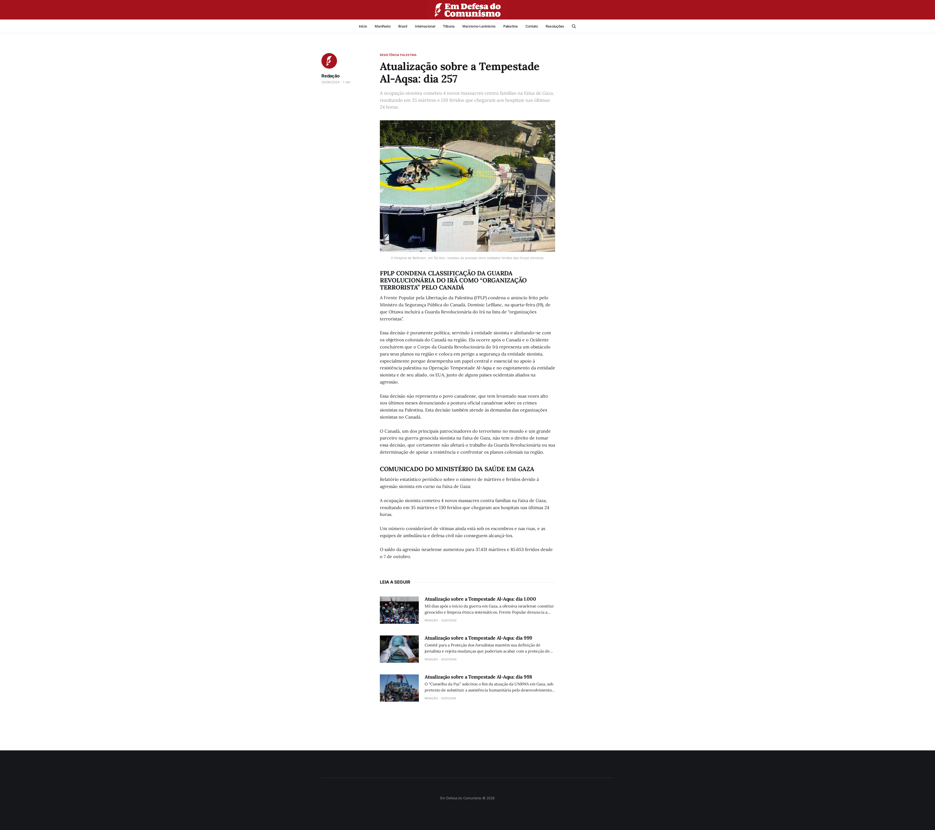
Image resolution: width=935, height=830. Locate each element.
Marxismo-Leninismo (479, 26)
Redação (330, 75)
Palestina (510, 26)
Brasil (402, 26)
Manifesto (383, 26)
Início (363, 26)
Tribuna (449, 26)
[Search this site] (574, 26)
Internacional (425, 26)
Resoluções (555, 26)
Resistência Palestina (398, 55)
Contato (531, 26)
